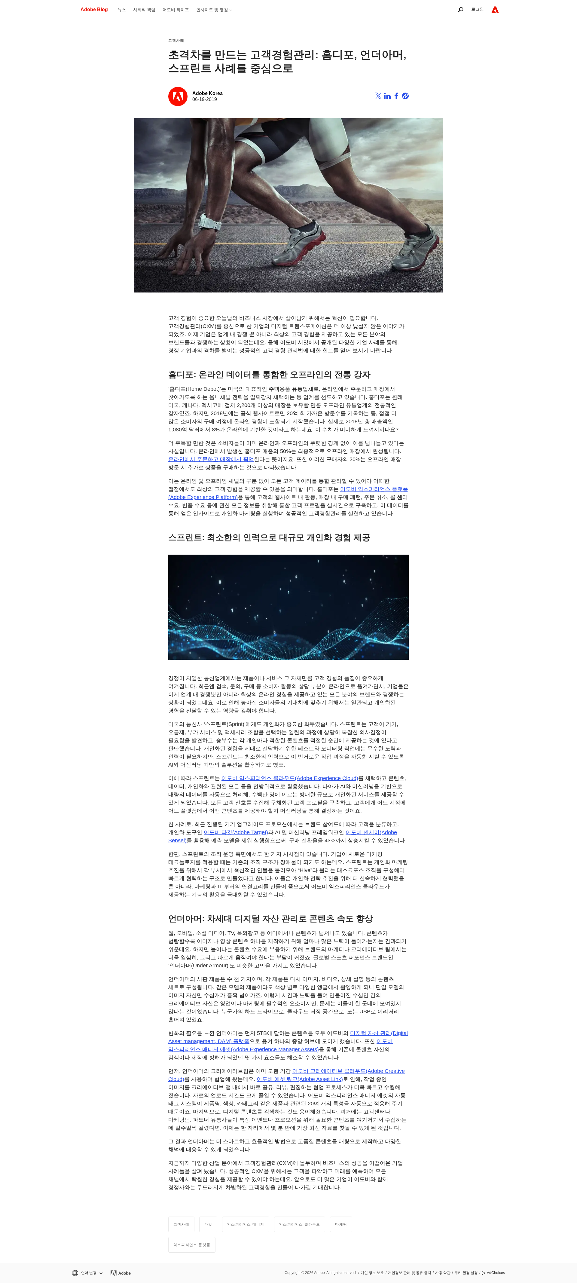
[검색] (461, 9)
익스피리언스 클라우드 (299, 1224)
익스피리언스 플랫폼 (191, 1245)
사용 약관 (442, 1273)
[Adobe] (495, 9)
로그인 (477, 9)
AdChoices (496, 1273)
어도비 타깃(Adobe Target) (236, 832)
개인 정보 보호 (372, 1273)
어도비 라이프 (176, 9)
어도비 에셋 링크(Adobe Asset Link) (300, 1079)
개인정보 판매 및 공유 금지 (409, 1273)
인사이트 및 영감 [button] (212, 9)
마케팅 (341, 1224)
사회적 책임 (144, 9)
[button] (87, 1273)
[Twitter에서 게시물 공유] (378, 97)
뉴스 (122, 9)
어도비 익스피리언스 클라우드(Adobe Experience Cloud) (289, 778)
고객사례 (176, 40)
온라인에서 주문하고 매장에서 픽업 (211, 459)
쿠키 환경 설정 (466, 1273)
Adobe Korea (207, 93)
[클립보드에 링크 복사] (405, 97)
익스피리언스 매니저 (245, 1224)
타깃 (208, 1224)
